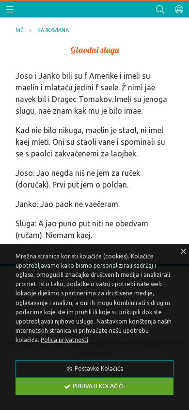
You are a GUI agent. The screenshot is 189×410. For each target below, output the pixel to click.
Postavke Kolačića (98, 368)
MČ (20, 30)
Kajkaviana (53, 30)
